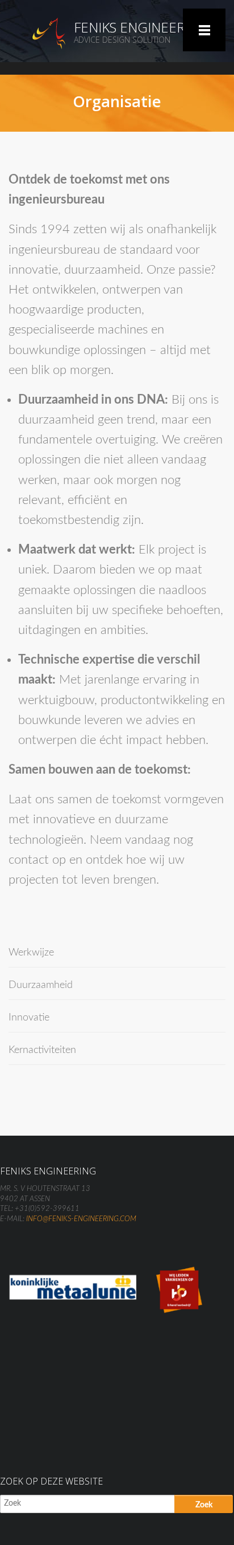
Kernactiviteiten (42, 1050)
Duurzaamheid (41, 985)
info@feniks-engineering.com (81, 1219)
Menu (204, 30)
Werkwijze (31, 953)
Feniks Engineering (141, 27)
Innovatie (29, 1018)
